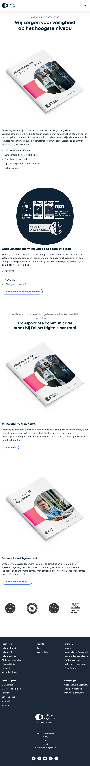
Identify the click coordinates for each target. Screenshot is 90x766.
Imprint (45, 744)
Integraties (7, 668)
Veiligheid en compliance (76, 656)
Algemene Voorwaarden (45, 733)
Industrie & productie (74, 692)
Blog (38, 648)
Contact (6, 701)
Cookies (45, 740)
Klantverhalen (42, 652)
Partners (6, 692)
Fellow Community (10, 656)
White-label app (9, 672)
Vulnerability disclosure (75, 664)
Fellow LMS (7, 652)
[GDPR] (10, 608)
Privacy (45, 737)
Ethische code (8, 697)
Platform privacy (72, 660)
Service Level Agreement (76, 652)
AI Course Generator (11, 660)
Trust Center (70, 668)
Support (68, 648)
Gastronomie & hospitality (76, 685)
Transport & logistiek (73, 688)
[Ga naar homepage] (9, 5)
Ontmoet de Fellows (11, 688)
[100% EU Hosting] (53, 608)
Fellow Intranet (9, 648)
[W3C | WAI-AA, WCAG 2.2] (75, 608)
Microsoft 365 (8, 664)
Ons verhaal (7, 685)
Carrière (5, 705)
